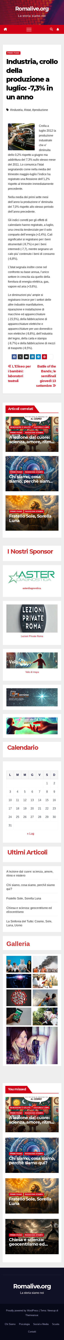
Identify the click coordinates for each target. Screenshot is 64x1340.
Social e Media (41, 1324)
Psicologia (24, 1324)
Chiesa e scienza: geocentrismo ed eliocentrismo (27, 1244)
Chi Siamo (10, 1324)
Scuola (55, 1324)
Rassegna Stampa (34, 433)
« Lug (30, 833)
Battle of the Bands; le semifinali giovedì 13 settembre (46, 376)
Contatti (32, 1331)
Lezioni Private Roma (32, 636)
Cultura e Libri (41, 427)
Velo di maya (32, 672)
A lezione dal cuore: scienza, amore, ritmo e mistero (31, 442)
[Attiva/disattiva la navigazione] (29, 29)
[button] (51, 29)
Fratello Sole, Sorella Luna (30, 518)
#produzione (40, 109)
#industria (16, 109)
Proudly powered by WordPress (22, 1310)
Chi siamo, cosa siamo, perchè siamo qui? (30, 481)
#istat (27, 109)
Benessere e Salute (20, 427)
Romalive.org (32, 8)
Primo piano (13, 53)
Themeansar (31, 1315)
